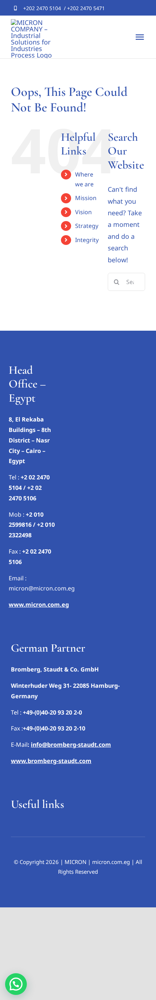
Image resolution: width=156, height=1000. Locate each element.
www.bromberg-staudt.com (51, 761)
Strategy (86, 226)
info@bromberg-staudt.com (71, 745)
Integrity (87, 240)
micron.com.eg (111, 861)
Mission (86, 198)
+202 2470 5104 (42, 8)
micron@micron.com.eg (42, 588)
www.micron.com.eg (39, 605)
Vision (83, 212)
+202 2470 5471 (86, 8)
